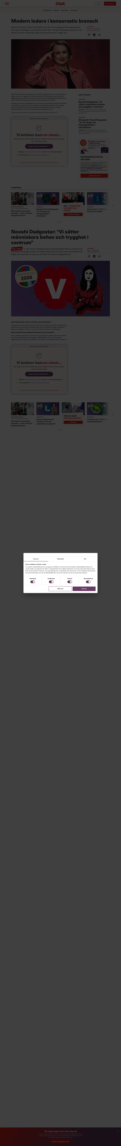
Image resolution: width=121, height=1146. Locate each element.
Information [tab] (60, 559)
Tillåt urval (60, 588)
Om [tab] (85, 559)
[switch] (51, 582)
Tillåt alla (84, 588)
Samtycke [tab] (36, 559)
